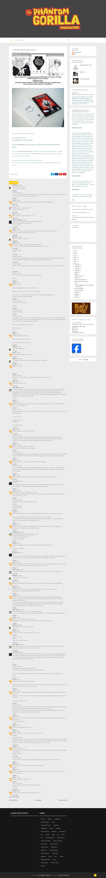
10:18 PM (14, 642)
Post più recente (13, 800)
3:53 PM (14, 450)
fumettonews (58, 828)
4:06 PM (14, 332)
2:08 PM (14, 762)
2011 (75, 254)
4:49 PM (14, 768)
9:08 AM (14, 568)
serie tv (54, 859)
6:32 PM (14, 689)
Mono (76, 283)
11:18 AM (14, 386)
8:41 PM (14, 665)
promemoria (43, 856)
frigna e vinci (83, 72)
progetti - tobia (55, 853)
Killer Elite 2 (75, 328)
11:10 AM (14, 427)
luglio (76, 274)
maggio (77, 294)
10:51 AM (14, 380)
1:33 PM (14, 299)
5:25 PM (14, 530)
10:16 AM (14, 218)
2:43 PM (14, 308)
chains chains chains (45, 822)
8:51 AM (14, 408)
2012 (75, 252)
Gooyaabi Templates (63, 875)
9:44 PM (14, 400)
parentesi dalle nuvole (50, 837)
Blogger (86, 359)
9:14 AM (14, 735)
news (42, 837)
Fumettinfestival (44, 828)
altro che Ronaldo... (79, 288)
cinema (53, 822)
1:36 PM (14, 593)
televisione (43, 865)
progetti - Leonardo (44, 847)
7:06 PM (14, 560)
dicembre (77, 265)
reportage (61, 856)
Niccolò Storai (15, 532)
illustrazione (54, 831)
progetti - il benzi (44, 843)
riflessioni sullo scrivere (45, 859)
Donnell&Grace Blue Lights (78, 326)
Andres (14, 587)
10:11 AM (14, 212)
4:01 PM (14, 314)
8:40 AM (14, 498)
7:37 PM (14, 351)
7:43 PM (14, 615)
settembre (77, 270)
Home (11, 40)
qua (19, 288)
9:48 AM (14, 191)
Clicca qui (74, 219)
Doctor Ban (15, 481)
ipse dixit (47, 834)
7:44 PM (14, 357)
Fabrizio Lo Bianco (17, 220)
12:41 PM (14, 795)
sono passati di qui (44, 862)
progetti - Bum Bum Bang (45, 840)
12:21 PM (14, 586)
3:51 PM (14, 443)
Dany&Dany (29, 151)
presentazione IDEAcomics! (81, 281)
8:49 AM (14, 374)
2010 (75, 255)
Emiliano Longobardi (75, 342)
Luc (13, 206)
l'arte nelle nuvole (78, 276)
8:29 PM (14, 363)
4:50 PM (14, 345)
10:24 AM (14, 235)
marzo (76, 297)
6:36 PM (14, 703)
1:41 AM (14, 489)
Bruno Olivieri (15, 387)
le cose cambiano (78, 290)
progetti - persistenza (54, 850)
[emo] (13, 200)
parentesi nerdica (60, 837)
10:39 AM (14, 574)
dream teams (55, 825)
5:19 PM (14, 523)
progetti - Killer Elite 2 (54, 843)
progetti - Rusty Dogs (45, 853)
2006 (75, 263)
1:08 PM (14, 281)
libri (58, 834)
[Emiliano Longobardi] (76, 348)
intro (42, 834)
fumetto (51, 828)
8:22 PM (14, 724)
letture (53, 834)
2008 (75, 259)
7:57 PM (14, 635)
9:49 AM (14, 198)
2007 (75, 261)
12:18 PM (14, 254)
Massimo (14, 185)
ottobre (77, 268)
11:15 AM (14, 756)
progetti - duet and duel (57, 840)
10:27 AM (14, 248)
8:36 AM (14, 781)
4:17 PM (14, 458)
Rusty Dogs (19, 40)
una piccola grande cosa (80, 279)
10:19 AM (14, 227)
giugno (77, 292)
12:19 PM (14, 262)
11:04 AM (14, 745)
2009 (75, 257)
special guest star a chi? (85, 65)
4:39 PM (14, 464)
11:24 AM (14, 433)
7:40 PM (14, 608)
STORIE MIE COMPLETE (78, 332)
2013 (75, 250)
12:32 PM (14, 271)
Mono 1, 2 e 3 (75, 329)
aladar (14, 725)
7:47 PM (14, 623)
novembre (77, 266)
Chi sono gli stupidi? (84, 79)
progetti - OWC (44, 850)
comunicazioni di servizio (45, 825)
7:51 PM (14, 629)
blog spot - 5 (77, 277)
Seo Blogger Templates (44, 875)
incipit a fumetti (62, 831)
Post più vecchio (63, 800)
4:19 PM (14, 504)
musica (63, 834)
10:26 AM (14, 241)
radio (56, 856)
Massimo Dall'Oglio (22, 151)
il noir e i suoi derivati (45, 831)
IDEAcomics (22, 144)
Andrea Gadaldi (77, 52)
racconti (50, 856)
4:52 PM (14, 473)
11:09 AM (14, 650)
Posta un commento (14, 797)
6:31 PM (14, 479)
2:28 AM (14, 775)
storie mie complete (54, 862)
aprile (76, 295)
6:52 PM (14, 551)
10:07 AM (14, 204)
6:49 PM (14, 541)
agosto (77, 272)
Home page (38, 800)
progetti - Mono (54, 847)
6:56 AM (14, 729)
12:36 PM (14, 789)
